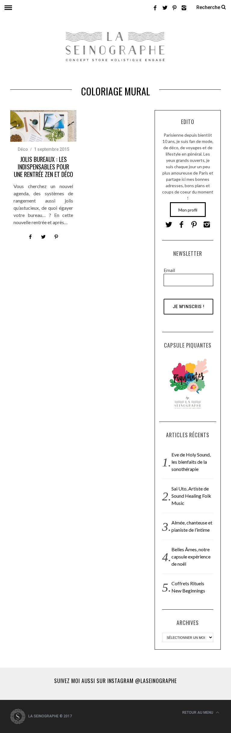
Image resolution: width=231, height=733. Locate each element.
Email (169, 270)
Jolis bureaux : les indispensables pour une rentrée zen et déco (43, 167)
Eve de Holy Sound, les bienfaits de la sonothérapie (191, 462)
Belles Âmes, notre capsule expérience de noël (191, 556)
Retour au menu (198, 712)
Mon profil (187, 209)
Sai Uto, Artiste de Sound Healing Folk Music (191, 496)
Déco (23, 149)
